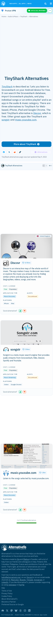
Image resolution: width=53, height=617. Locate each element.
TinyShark (7, 86)
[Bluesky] (16, 610)
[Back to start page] (3, 3)
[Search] (45, 4)
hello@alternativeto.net (11, 577)
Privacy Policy (6, 593)
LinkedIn (4, 582)
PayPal (21, 585)
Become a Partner (8, 602)
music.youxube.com (25, 119)
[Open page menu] (51, 3)
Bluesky (23, 580)
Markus (26, 559)
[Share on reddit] (14, 152)
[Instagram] (25, 610)
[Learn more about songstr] (6, 350)
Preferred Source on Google (12, 604)
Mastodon (15, 580)
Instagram (38, 580)
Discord (30, 577)
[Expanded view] (43, 165)
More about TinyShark (25, 144)
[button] (26, 263)
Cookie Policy (6, 596)
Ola (18, 559)
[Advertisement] (26, 45)
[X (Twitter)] (7, 610)
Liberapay (12, 585)
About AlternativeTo (9, 599)
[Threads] (20, 610)
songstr (6, 119)
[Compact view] (46, 165)
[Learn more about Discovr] (6, 263)
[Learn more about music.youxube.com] (6, 473)
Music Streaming (10, 377)
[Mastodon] (11, 610)
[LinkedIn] (29, 610)
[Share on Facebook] (4, 152)
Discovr (37, 113)
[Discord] (2, 610)
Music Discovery (9, 296)
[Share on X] (9, 152)
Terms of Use (6, 591)
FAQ (3, 588)
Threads (29, 580)
